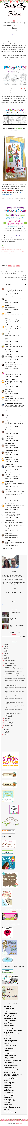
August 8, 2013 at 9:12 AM (11, 478)
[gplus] (12, 592)
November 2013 (9, 662)
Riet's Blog (6, 1070)
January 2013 (8, 725)
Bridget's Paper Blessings (10, 1013)
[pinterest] (20, 592)
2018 (5, 650)
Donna (6, 533)
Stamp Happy (7, 1085)
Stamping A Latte (8, 1089)
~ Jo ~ (6, 332)
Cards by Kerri (14, 10)
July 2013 (7, 715)
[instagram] (17, 592)
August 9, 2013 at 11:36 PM (11, 530)
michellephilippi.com (9, 1048)
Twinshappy (7, 1102)
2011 (5, 729)
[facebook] (6, 592)
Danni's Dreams (8, 1023)
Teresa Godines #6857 (11, 450)
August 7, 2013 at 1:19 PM (11, 410)
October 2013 (8, 663)
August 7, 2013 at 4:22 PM (11, 426)
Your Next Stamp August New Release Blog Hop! (15, 678)
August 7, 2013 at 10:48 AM (11, 400)
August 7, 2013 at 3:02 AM (11, 328)
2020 (5, 646)
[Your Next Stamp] (2, 604)
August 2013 (8, 667)
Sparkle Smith (7, 1084)
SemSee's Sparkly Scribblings (11, 1078)
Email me (4, 597)
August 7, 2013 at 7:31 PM (11, 447)
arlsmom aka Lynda (10, 297)
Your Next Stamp (8, 1111)
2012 (5, 727)
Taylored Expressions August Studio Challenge (14, 680)
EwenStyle (6, 1027)
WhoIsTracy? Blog (8, 1106)
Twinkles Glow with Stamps (11, 1101)
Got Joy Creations (8, 1032)
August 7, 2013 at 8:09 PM (11, 454)
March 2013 (8, 722)
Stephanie (7, 436)
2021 (5, 644)
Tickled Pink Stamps (9, 1099)
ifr (4, 1036)
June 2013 (7, 716)
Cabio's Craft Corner (9, 1015)
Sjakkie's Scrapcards (9, 1082)
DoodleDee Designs (9, 1025)
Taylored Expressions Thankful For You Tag (14, 668)
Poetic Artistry (7, 1064)
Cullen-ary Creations (9, 1022)
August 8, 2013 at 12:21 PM (11, 500)
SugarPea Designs (8, 1092)
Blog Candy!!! (13, 619)
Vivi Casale (8, 413)
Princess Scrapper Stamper (11, 1065)
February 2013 (9, 724)
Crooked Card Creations (10, 1018)
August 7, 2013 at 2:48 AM (11, 322)
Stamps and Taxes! (9, 1090)
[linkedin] (15, 592)
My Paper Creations (9, 1057)
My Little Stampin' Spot (10, 1055)
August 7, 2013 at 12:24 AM (11, 294)
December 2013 (9, 660)
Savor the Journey (8, 1077)
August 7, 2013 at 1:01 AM (11, 302)
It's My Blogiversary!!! (15, 612)
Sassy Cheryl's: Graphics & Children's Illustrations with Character (13, 1074)
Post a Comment (7, 548)
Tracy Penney (8, 362)
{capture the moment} (10, 1112)
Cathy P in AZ (8, 464)
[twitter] (9, 592)
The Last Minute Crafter (10, 1094)
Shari (6, 489)
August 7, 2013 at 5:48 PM (11, 433)
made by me (7, 1043)
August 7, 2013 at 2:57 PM (11, 417)
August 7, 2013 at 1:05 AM (11, 309)
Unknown (7, 457)
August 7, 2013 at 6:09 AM (11, 341)
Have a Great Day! (8, 682)
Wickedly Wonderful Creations (12, 1107)
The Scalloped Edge (9, 1095)
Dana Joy (7, 396)
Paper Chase (7, 1059)
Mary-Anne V (8, 503)
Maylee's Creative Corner (10, 1047)
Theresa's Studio (9, 379)
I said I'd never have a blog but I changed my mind (12, 1034)
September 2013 (9, 665)
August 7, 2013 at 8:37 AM (11, 359)
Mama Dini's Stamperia (10, 1045)
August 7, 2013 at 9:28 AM (11, 386)
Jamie (6, 305)
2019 (5, 648)
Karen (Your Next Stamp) (11, 403)
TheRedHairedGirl (8, 1097)
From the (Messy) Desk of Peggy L (13, 1030)
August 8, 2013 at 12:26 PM (11, 509)
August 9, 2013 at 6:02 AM (11, 517)
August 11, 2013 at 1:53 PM (11, 545)
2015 (5, 655)
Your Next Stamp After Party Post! (12, 673)
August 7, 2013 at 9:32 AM (11, 393)
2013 (5, 658)
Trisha (6, 472)
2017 (5, 651)
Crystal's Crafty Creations (10, 1020)
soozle (6, 325)
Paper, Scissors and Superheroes (12, 1060)
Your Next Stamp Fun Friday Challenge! (13, 671)
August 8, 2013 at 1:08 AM (11, 470)
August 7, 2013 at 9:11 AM (11, 368)
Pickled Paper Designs (9, 1062)
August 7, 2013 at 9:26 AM (11, 376)
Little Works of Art (9, 1042)
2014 (5, 657)
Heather (7, 371)
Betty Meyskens (9, 420)
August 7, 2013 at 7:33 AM (11, 351)
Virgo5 (6, 429)
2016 (5, 653)
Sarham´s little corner (9, 1072)
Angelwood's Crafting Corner (11, 1011)
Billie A (6, 287)
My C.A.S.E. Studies (9, 1053)
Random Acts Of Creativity (11, 1069)
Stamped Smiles (8, 1087)
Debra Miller (8, 443)
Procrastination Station (10, 1067)
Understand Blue (8, 1104)
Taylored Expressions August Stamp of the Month (15, 675)
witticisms (6, 1109)
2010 (5, 731)
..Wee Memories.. (8, 1006)
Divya (6, 312)
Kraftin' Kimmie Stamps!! (10, 1040)
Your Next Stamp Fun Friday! (11, 685)
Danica (7, 344)
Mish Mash (6, 1050)
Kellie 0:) (7, 354)
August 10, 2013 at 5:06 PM (11, 537)
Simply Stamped (8, 1080)
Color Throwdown (8, 1017)
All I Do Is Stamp (8, 1010)
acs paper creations (9, 1008)
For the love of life (8, 1028)
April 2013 (7, 720)
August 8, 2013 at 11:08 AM (11, 486)
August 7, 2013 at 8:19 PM (11, 461)
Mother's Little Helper (9, 1052)
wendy (6, 389)
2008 (5, 734)
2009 (5, 732)
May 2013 (7, 718)
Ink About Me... (8, 1038)
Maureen (7, 540)
